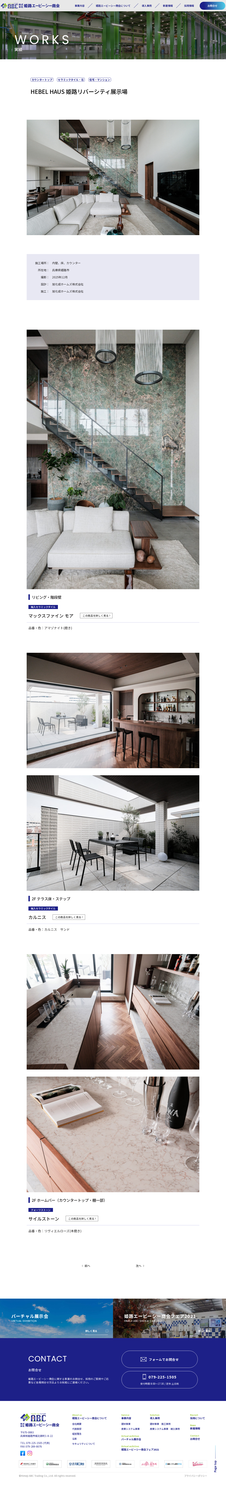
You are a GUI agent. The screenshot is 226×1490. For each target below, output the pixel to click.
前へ (87, 1265)
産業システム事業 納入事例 (165, 1429)
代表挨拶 (76, 1429)
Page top (215, 1466)
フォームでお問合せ (164, 1359)
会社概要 (76, 1424)
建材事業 (125, 1424)
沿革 (74, 1438)
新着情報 (168, 5)
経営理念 (76, 1433)
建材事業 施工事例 (160, 1424)
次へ (138, 1265)
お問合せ (212, 5)
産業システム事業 (130, 1429)
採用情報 (189, 5)
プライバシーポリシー (195, 1475)
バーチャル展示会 (131, 1439)
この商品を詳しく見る (96, 615)
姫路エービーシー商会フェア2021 (133, 1449)
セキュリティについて (83, 1443)
